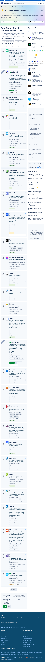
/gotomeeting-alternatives (7, 385)
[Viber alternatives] (7, 555)
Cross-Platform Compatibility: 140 (16, 46)
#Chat (23, 41)
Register (39, 0)
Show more (13, 589)
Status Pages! (4, 638)
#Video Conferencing (7, 41)
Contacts (13, 627)
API (24, 627)
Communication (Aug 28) (34, 111)
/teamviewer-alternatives (7, 368)
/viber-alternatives (6, 553)
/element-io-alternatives (7, 49)
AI (1, 650)
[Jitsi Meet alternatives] (7, 458)
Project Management (5, 654)
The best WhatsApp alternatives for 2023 (35, 138)
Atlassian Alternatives (27, 638)
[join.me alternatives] (7, 304)
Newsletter (3, 644)
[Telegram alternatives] (7, 133)
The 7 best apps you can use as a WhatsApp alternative (35, 141)
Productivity (12, 652)
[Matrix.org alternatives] (7, 98)
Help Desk (6, 652)
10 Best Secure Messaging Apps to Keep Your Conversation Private (36, 125)
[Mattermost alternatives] (7, 442)
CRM (2, 652)
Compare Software (5, 634)
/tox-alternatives (5, 238)
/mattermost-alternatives (7, 440)
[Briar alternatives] (7, 474)
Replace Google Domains (28, 644)
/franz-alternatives (6, 572)
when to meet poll (10, 659)
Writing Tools (39, 652)
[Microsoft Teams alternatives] (7, 530)
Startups (15, 0)
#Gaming (24, 39)
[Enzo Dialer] (7, 342)
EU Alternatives (26, 646)
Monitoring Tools (15, 654)
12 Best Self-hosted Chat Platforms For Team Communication (34, 129)
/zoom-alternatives (6, 212)
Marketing (18, 652)
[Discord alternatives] (7, 193)
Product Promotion (5, 627)
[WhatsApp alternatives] (7, 171)
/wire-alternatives (6, 272)
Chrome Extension (5, 636)
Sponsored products (40, 19)
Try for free (12, 90)
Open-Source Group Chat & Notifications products (13, 33)
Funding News (4, 640)
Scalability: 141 (7, 46)
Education (26, 654)
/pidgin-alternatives (6, 424)
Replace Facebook (27, 634)
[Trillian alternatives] (7, 506)
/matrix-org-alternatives (7, 96)
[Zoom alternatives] (7, 214)
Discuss (17, 627)
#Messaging (11, 39)
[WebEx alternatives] (7, 491)
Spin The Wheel (39, 657)
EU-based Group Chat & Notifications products (12, 34)
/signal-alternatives (6, 151)
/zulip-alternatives (6, 317)
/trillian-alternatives (6, 504)
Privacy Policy (9, 657)
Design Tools (19, 650)
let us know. (39, 167)
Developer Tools (11, 650)
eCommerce (30, 652)
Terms (15, 657)
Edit (42, 10)
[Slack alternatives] (7, 115)
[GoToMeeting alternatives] (7, 387)
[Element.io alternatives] (7, 50)
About (21, 627)
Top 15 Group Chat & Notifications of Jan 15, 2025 (13, 36)
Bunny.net (26, 657)
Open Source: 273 (17, 44)
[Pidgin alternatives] (7, 426)
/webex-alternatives (6, 489)
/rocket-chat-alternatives (7, 404)
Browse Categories (5, 633)
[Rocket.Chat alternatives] (7, 406)
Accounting (23, 652)
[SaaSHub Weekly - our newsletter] (39, 3)
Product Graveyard (27, 640)
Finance (21, 654)
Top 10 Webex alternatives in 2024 (35, 121)
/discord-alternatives (6, 191)
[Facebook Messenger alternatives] (7, 258)
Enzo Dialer (35, 231)
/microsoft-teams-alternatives (8, 528)
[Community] (41, 3)
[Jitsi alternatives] (7, 290)
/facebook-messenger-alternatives (9, 256)
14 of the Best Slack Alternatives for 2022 (35, 150)
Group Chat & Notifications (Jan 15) (35, 115)
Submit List (3, 642)
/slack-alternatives (6, 113)
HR (34, 652)
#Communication (5, 39)
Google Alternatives (27, 636)
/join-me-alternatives (6, 302)
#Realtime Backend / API (16, 41)
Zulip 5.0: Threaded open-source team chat (35, 154)
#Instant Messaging (18, 39)
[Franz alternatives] (7, 574)
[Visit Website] (25, 97)
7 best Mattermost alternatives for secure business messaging (36, 134)
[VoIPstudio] (7, 72)
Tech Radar (25, 633)
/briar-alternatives (6, 472)
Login (43, 0)
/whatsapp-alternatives (7, 169)
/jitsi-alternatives (5, 288)
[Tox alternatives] (7, 240)
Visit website (12, 362)
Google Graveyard (27, 642)
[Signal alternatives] (7, 153)
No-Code (5, 650)
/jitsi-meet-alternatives (7, 456)
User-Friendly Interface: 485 (7, 44)
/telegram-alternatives (7, 131)
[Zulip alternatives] (7, 319)
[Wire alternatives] (7, 274)
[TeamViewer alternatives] (7, 370)
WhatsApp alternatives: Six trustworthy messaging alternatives (34, 146)
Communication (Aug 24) (34, 118)
